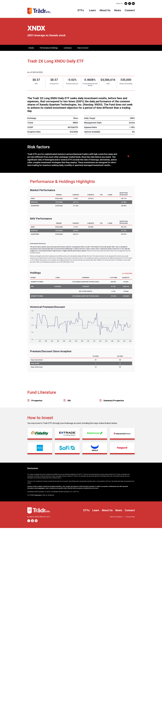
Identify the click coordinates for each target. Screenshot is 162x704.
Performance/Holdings (49, 48)
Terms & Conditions (116, 517)
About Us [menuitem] (105, 10)
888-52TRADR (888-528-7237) (39, 517)
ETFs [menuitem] (81, 10)
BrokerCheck (37, 495)
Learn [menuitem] (92, 10)
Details (31, 48)
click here (41, 488)
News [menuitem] (117, 10)
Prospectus (36, 400)
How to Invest (82, 48)
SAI (69, 400)
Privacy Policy (130, 517)
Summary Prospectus (113, 400)
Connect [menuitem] (130, 10)
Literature (68, 48)
